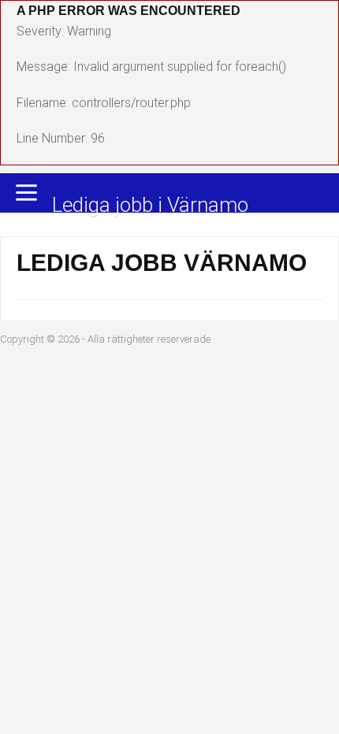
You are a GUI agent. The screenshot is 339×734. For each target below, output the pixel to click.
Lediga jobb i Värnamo (150, 206)
